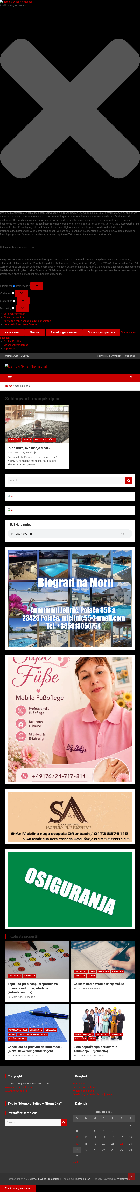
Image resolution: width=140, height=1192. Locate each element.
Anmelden (116, 356)
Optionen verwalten (14, 313)
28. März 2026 (15, 997)
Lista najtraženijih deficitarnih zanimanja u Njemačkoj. (95, 1049)
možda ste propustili (23, 936)
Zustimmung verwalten (18, 1188)
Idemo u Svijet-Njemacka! (44, 1178)
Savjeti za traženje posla (32, 1034)
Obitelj (27, 440)
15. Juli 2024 (80, 988)
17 (77, 1143)
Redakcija (31, 452)
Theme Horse (82, 1178)
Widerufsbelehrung (83, 1090)
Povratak (80, 976)
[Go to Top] (131, 1176)
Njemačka (14, 440)
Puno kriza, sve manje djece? (29, 448)
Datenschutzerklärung (15, 344)
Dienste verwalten (13, 317)
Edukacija (29, 976)
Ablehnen (35, 332)
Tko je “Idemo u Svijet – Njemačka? (35, 1103)
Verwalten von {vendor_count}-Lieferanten (27, 320)
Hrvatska (103, 971)
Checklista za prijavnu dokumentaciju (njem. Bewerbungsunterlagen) (35, 1049)
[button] (70, 109)
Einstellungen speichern (101, 332)
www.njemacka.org (16, 1090)
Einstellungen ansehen (64, 332)
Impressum (9, 348)
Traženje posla (17, 1039)
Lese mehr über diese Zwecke (20, 324)
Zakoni (91, 976)
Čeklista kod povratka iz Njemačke (99, 984)
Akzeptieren (12, 332)
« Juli (76, 1162)
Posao (12, 1034)
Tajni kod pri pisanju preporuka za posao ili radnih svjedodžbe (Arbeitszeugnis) (33, 988)
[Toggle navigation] (9, 378)
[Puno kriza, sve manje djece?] (37, 424)
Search (128, 480)
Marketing (130, 356)
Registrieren (102, 356)
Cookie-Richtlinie (13, 341)
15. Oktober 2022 (83, 1055)
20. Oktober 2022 (17, 1055)
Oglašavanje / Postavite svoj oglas (92, 1094)
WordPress (123, 1178)
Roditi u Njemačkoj (44, 440)
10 (77, 1137)
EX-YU (92, 971)
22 (121, 1143)
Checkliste (15, 976)
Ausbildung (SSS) (18, 1030)
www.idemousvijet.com (18, 1087)
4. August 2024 (16, 452)
